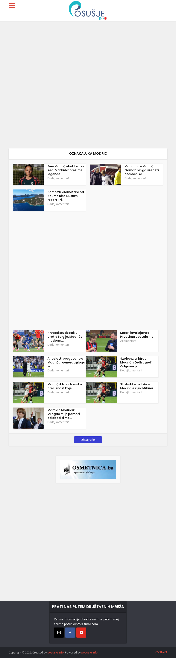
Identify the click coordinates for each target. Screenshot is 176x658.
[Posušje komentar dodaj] (88, 469)
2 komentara (128, 341)
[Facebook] (70, 632)
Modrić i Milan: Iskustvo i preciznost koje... (66, 386)
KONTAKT (161, 652)
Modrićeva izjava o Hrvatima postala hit (136, 335)
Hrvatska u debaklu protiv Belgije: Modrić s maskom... (64, 337)
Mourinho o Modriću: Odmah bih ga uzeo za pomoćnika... (141, 170)
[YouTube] (81, 632)
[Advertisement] (88, 85)
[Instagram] (59, 632)
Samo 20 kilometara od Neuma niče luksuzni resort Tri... (65, 196)
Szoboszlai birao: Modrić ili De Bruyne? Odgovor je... (136, 362)
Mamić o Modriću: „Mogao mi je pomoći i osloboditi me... (64, 414)
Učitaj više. (88, 440)
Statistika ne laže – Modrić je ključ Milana (136, 386)
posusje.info (55, 652)
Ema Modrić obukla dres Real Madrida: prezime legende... (65, 170)
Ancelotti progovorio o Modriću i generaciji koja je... (66, 362)
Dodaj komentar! (58, 178)
